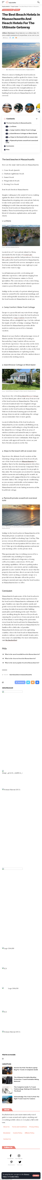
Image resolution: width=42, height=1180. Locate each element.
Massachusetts (28, 461)
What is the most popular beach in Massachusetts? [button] (22, 663)
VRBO (17, 9)
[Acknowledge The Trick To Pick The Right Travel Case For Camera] (7, 1099)
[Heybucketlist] (11, 2)
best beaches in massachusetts (21, 674)
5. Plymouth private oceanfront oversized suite (22, 141)
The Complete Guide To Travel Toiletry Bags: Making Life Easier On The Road (26, 1089)
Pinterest (11, 1164)
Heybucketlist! (11, 640)
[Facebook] (10, 1155)
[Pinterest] (11, 1162)
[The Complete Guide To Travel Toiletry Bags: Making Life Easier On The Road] (7, 1090)
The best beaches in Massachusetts (18, 123)
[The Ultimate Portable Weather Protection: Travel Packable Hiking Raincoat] (7, 1080)
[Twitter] (20, 1162)
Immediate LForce (8, 1179)
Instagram (19, 1158)
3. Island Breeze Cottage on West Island (23, 133)
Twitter (20, 1164)
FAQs (7, 149)
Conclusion (10, 146)
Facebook (11, 1158)
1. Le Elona (12, 126)
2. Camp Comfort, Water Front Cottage (22, 130)
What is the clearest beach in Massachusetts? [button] (20, 658)
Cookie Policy (14, 1176)
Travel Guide (8, 9)
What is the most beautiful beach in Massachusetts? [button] (22, 654)
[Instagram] (19, 1155)
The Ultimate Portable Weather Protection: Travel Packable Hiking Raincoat (26, 1079)
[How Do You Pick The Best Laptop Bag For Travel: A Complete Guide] (7, 1070)
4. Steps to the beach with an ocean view (23, 137)
